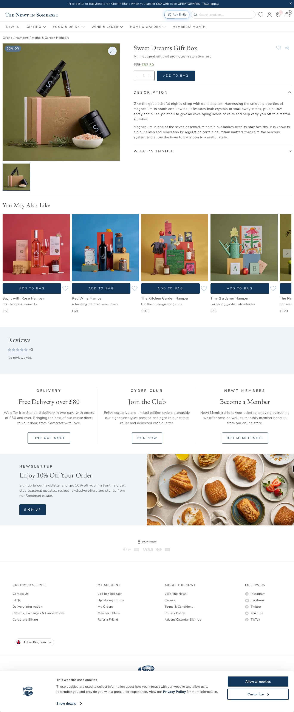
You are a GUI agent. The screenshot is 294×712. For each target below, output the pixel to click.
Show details (66, 703)
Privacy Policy (174, 691)
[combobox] (34, 642)
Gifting (7, 38)
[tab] (13, 27)
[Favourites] (260, 14)
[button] (212, 92)
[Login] (269, 14)
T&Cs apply (210, 4)
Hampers (22, 38)
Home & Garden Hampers (50, 38)
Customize (256, 694)
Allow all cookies (258, 681)
